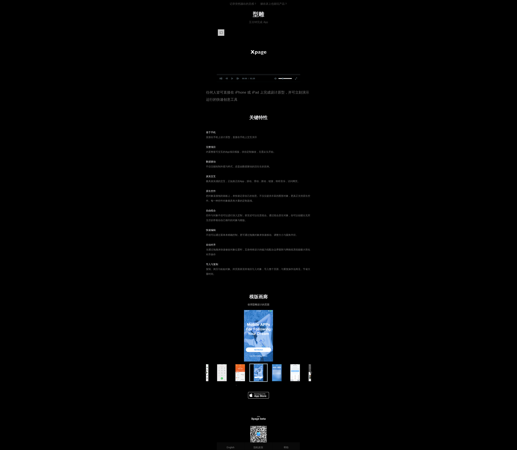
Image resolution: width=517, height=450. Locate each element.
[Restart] (220, 78)
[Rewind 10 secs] (226, 78)
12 (280, 385)
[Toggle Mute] (275, 78)
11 (276, 385)
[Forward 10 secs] (237, 78)
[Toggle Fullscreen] (296, 78)
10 (272, 385)
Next (311, 372)
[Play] (232, 78)
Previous (206, 372)
